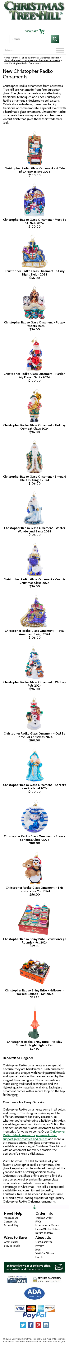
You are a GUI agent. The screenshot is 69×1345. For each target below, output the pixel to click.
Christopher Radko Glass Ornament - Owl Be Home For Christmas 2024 (34, 735)
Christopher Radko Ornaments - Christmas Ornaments (32, 60)
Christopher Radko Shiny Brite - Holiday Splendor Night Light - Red (34, 1043)
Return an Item (44, 1233)
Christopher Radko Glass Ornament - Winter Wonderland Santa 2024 (34, 529)
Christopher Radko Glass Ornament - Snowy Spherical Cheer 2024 (34, 838)
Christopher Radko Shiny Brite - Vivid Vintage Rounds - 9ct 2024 (34, 940)
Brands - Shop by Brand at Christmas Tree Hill (35, 57)
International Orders (47, 1225)
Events (39, 1257)
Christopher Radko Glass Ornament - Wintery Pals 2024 (34, 683)
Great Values (11, 1242)
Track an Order (43, 1217)
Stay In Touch (12, 1245)
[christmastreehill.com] (34, 9)
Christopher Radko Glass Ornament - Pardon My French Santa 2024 (34, 375)
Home (7, 57)
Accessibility (11, 1225)
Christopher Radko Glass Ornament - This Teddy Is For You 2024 (34, 889)
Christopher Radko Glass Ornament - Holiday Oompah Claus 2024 (34, 427)
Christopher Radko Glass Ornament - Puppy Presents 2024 (34, 324)
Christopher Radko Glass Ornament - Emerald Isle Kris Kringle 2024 (34, 478)
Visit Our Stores (44, 1253)
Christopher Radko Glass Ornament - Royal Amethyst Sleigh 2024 (34, 632)
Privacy (39, 1245)
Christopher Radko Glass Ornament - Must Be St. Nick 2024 (34, 221)
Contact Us (10, 1221)
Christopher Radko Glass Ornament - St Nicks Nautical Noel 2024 (34, 786)
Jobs (38, 1249)
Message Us (11, 1217)
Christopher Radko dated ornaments (34, 1133)
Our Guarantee (44, 1242)
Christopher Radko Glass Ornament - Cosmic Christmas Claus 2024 (34, 581)
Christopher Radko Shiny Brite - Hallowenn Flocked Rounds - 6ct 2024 (34, 992)
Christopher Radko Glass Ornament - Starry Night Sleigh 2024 (35, 272)
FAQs (38, 1221)
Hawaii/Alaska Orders (47, 1229)
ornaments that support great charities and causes (30, 1137)
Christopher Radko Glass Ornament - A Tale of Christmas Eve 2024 (34, 170)
